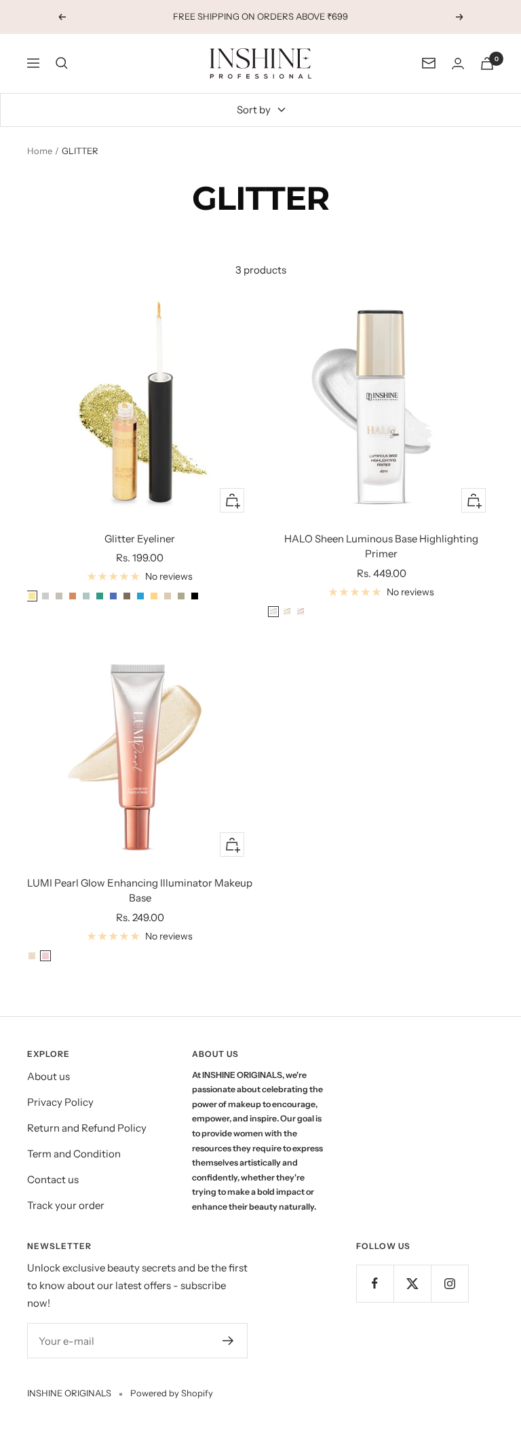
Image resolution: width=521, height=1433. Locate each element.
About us (48, 1076)
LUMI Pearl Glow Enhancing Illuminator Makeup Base (139, 890)
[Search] (62, 63)
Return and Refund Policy (87, 1127)
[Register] (228, 1340)
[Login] (458, 63)
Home (39, 150)
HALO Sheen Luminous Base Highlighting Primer (381, 546)
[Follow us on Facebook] (374, 1283)
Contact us (53, 1179)
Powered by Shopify (171, 1393)
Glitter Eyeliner (139, 538)
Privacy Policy (60, 1102)
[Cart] (487, 63)
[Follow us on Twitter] (412, 1283)
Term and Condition (74, 1153)
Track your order (65, 1205)
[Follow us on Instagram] (449, 1283)
